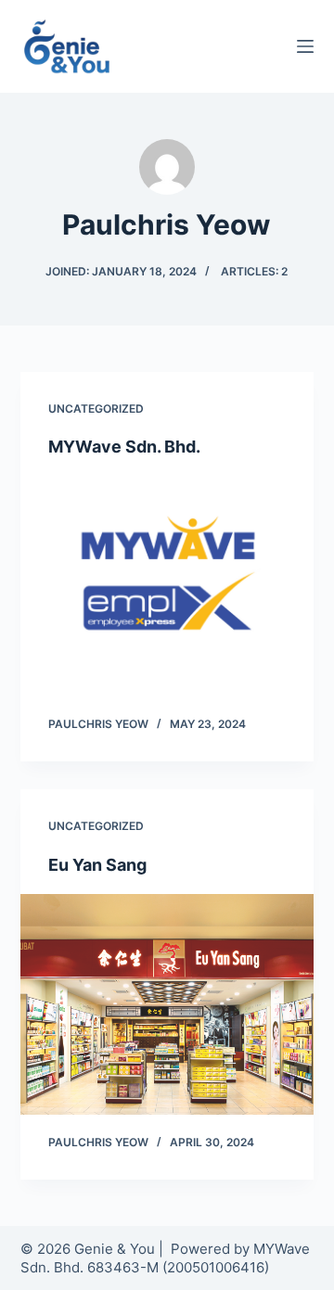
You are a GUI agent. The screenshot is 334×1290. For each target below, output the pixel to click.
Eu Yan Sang (97, 865)
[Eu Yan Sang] (167, 1004)
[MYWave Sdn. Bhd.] (167, 587)
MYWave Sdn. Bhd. (124, 446)
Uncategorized (96, 408)
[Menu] (305, 46)
